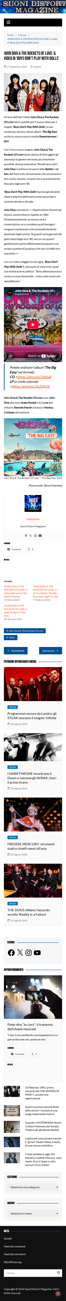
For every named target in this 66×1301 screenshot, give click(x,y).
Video (12, 637)
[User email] (40, 536)
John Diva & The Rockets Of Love (26, 630)
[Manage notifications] (58, 1293)
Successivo (48, 650)
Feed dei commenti (15, 1254)
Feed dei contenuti (14, 1246)
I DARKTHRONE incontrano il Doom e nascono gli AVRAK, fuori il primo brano (31, 777)
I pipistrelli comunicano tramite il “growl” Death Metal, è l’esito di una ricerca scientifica (43, 1142)
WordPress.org (12, 1262)
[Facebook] (25, 536)
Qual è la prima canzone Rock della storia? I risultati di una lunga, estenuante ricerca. (42, 1110)
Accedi (8, 1238)
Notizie (37, 66)
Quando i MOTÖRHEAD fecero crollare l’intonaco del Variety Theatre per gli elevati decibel (43, 1126)
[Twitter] (30, 536)
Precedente (17, 650)
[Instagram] (35, 536)
